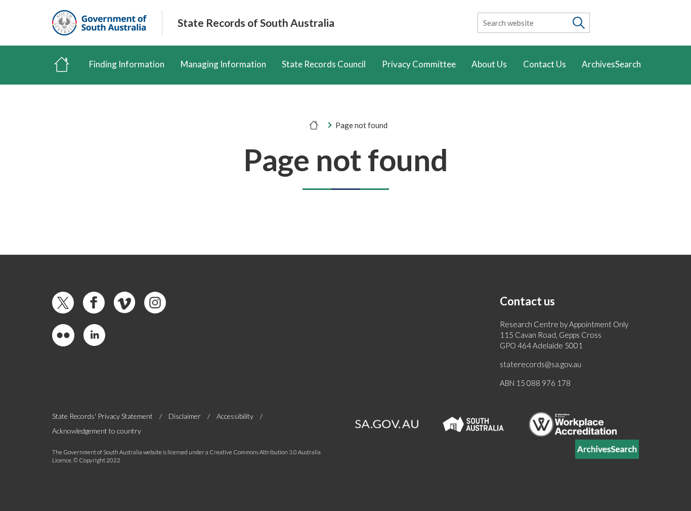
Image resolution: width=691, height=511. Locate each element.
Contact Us (544, 64)
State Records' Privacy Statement (102, 416)
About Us (489, 64)
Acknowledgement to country (96, 430)
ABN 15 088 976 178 (535, 382)
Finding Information (126, 64)
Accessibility (235, 416)
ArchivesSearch (611, 64)
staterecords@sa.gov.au (540, 364)
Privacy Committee (419, 64)
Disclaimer (184, 416)
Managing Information (223, 64)
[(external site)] (99, 22)
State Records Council (324, 64)
